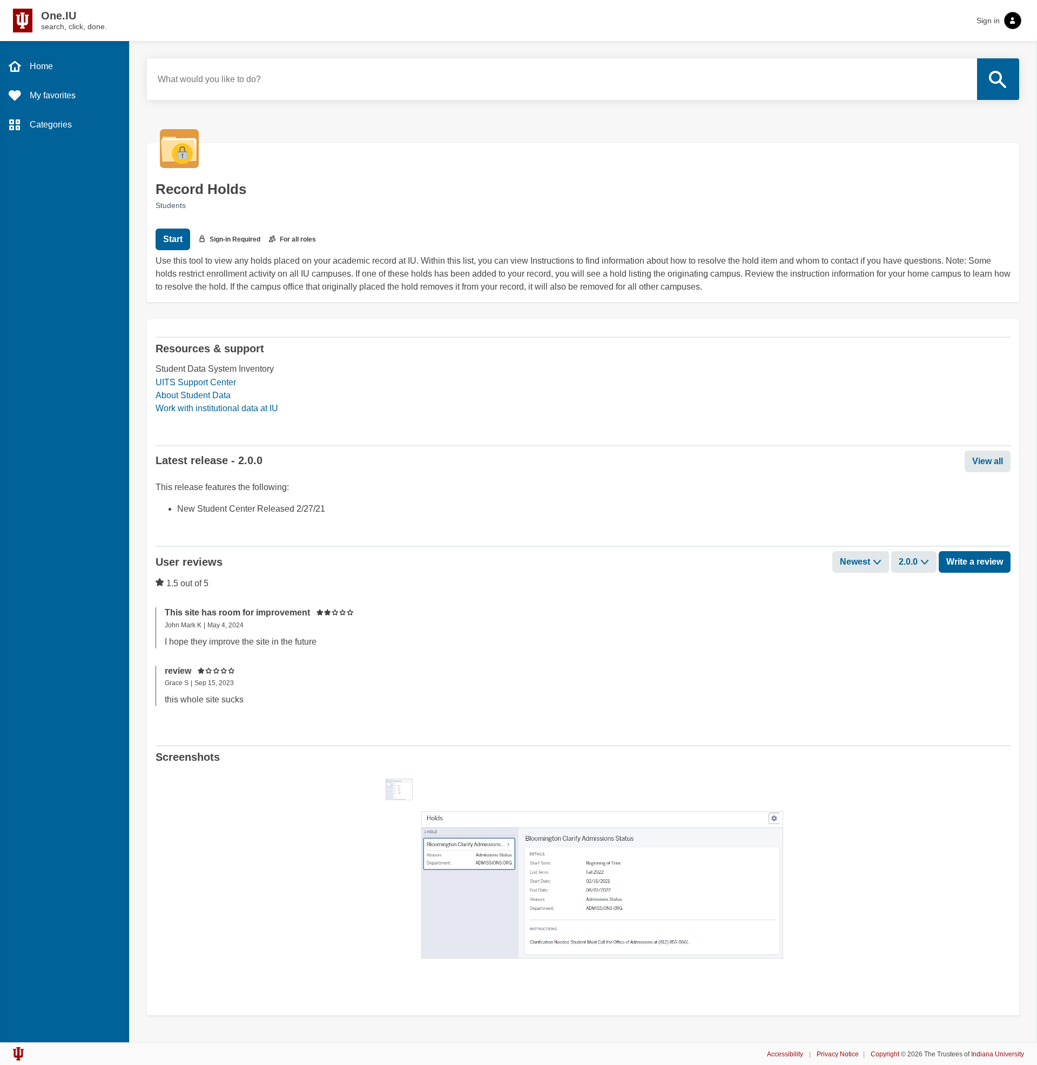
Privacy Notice (838, 1054)
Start (173, 239)
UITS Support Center (196, 382)
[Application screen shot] (399, 789)
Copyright (885, 1054)
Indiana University (997, 1054)
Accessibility (786, 1054)
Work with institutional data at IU (217, 408)
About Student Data (193, 395)
